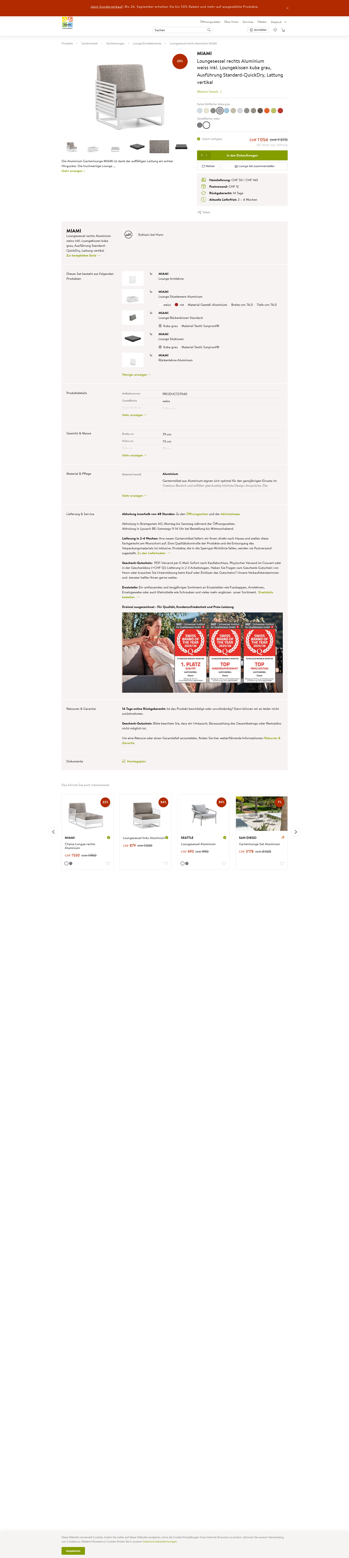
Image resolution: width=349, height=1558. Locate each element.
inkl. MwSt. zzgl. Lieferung (272, 145)
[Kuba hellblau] (226, 110)
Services (248, 22)
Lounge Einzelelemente (147, 43)
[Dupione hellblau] (199, 110)
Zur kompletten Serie (81, 255)
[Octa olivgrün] (233, 110)
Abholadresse (230, 514)
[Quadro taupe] (253, 110)
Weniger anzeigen (135, 374)
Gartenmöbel (89, 43)
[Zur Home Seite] (68, 23)
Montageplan (136, 761)
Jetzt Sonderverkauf (106, 6)
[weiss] (206, 125)
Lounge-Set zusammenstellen (256, 166)
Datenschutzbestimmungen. (160, 1541)
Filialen (262, 22)
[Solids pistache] (273, 110)
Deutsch (276, 22)
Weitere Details (208, 91)
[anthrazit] (199, 125)
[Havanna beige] (206, 110)
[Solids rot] (280, 110)
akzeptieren (73, 1551)
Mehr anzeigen (72, 170)
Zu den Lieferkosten (152, 553)
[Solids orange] (267, 110)
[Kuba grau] (219, 110)
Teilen (205, 212)
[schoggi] (260, 110)
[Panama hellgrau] (240, 110)
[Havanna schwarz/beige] (213, 110)
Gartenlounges (115, 43)
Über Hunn (231, 22)
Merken (210, 166)
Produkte (67, 43)
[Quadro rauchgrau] (246, 110)
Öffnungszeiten (210, 22)
